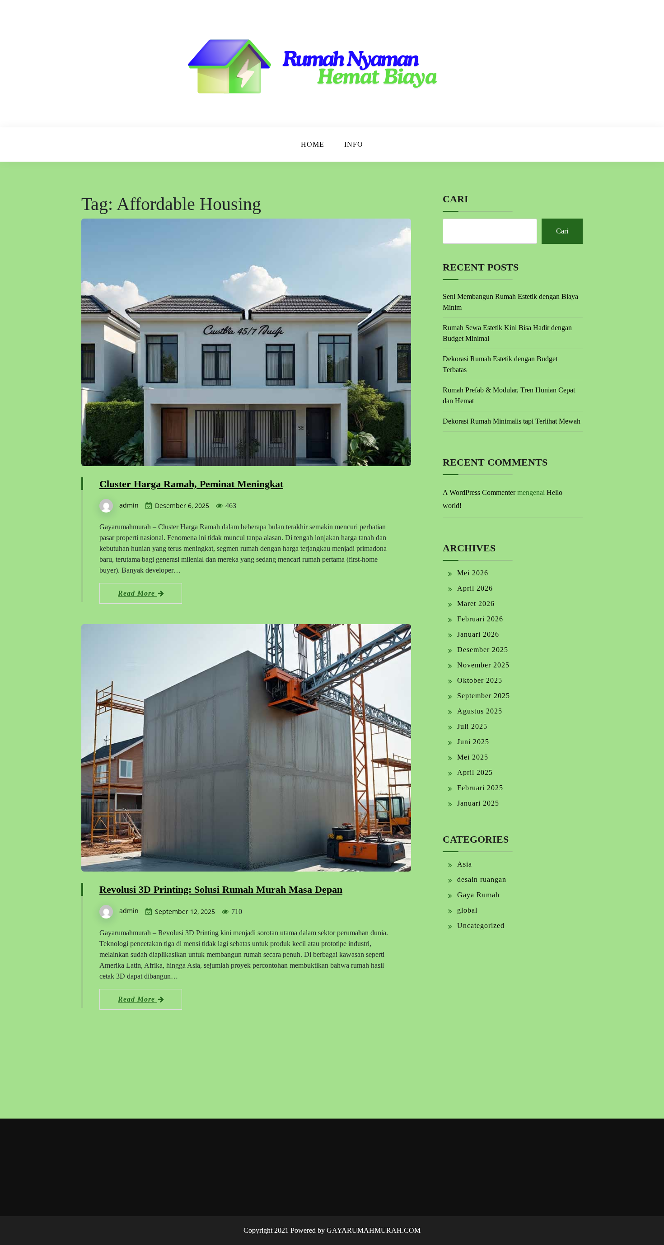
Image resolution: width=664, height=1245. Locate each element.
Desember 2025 (482, 649)
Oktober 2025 (479, 680)
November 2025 (483, 665)
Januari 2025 (478, 803)
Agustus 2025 (479, 711)
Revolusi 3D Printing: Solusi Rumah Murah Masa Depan (220, 889)
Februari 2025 (480, 788)
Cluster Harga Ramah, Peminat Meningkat (191, 484)
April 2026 (475, 588)
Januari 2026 (478, 634)
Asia (464, 864)
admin (129, 505)
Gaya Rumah (478, 895)
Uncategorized (481, 925)
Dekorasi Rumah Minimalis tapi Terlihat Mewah (511, 421)
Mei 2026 (472, 573)
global (467, 910)
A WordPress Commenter (479, 492)
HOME (312, 144)
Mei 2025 (472, 757)
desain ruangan (481, 879)
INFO (353, 144)
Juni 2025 (473, 742)
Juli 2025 (472, 726)
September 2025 (483, 695)
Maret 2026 (476, 603)
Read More (137, 593)
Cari (455, 199)
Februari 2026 (480, 619)
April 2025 (475, 772)
